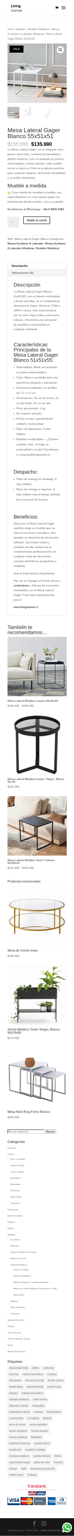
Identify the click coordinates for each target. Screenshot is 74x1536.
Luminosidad (16, 1418)
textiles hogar (16, 1474)
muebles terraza (42, 1456)
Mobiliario (36, 1437)
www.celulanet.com (54, 1530)
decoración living (34, 1380)
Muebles (21, 29)
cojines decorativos (33, 1374)
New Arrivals (15, 1197)
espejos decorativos (32, 1393)
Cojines (10, 1154)
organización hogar (19, 1462)
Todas (10, 1345)
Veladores (15, 1314)
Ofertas (10, 1326)
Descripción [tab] (20, 265)
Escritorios (15, 1240)
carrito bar (48, 1368)
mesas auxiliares (18, 1431)
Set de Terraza (14, 1333)
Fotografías (38, 1405)
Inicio (10, 29)
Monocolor (15, 1190)
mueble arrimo (42, 1443)
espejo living (54, 1386)
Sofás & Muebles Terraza (18, 1339)
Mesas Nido (18, 1295)
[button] (60, 49)
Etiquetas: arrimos (18, 1405)
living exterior (54, 1412)
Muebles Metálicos (39, 29)
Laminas (38, 1412)
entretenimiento (35, 1386)
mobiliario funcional (19, 1443)
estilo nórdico (40, 1399)
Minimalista (15, 1184)
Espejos (11, 1222)
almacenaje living (18, 1368)
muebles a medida (35, 1449)
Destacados (12, 1209)
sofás (24, 1468)
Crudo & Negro (17, 1172)
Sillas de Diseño (17, 1307)
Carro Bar (11, 1148)
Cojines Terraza (17, 1165)
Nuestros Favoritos (15, 1320)
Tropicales (15, 1203)
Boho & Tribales (17, 1159)
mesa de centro (17, 1424)
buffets (35, 1368)
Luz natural (33, 1418)
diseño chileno (56, 1380)
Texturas (32, 1474)
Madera (47, 1418)
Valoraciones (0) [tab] (22, 272)
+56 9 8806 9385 (53, 209)
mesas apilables (38, 1424)
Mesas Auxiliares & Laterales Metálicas (31, 1282)
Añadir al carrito (37, 220)
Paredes (58, 1462)
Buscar (50, 1131)
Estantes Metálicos (22, 1276)
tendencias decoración (43, 1468)
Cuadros (52, 1374)
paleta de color (42, 1462)
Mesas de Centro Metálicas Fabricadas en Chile (35, 1288)
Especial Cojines (14, 1216)
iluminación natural (19, 1412)
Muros (57, 1456)
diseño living (16, 1386)
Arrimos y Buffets (21, 1270)
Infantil (10, 1228)
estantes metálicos (19, 1399)
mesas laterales (39, 1431)
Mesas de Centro (18, 1258)
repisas (13, 1468)
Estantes (14, 1246)
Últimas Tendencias (16, 1351)
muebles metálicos (19, 1456)
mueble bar (15, 1449)
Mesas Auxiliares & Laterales (25, 243)
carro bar (14, 1374)
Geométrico (15, 1178)
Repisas (14, 1301)
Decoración (15, 1380)
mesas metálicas (18, 1437)
